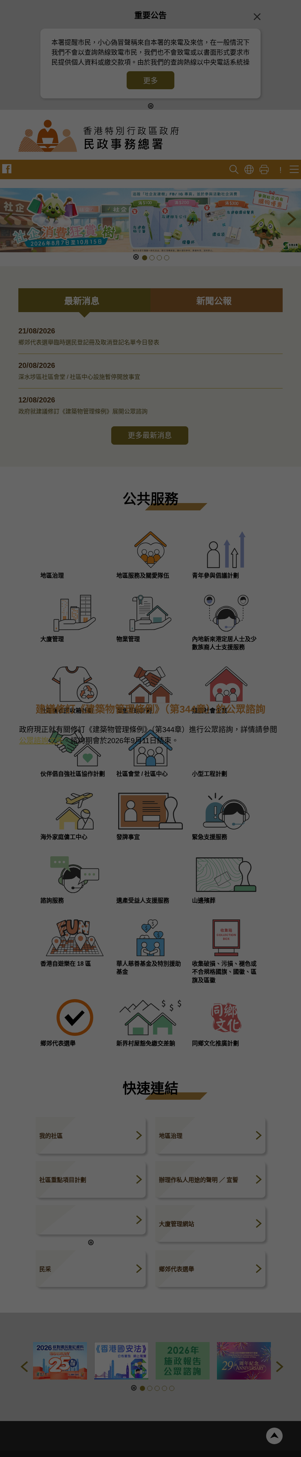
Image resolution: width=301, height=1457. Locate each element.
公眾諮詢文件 (41, 741)
